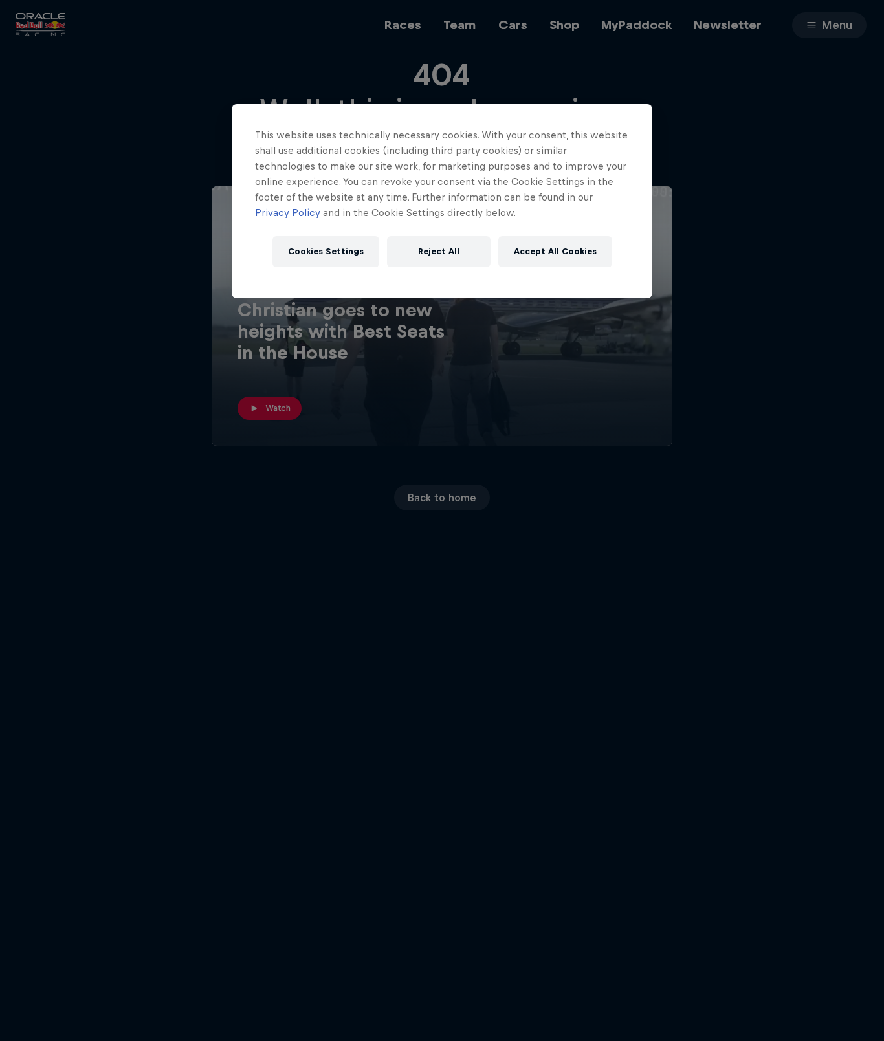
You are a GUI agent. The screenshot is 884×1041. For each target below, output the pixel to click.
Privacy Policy (287, 212)
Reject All (438, 251)
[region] (442, 201)
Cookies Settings (326, 251)
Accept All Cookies (555, 251)
